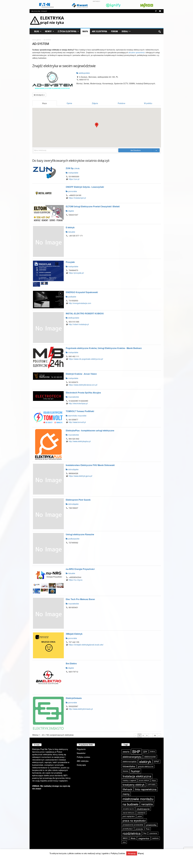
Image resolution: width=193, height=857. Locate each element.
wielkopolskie (84, 73)
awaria (126, 751)
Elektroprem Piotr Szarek (78, 499)
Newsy (48, 31)
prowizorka (151, 824)
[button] (159, 31)
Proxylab (70, 262)
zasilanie (155, 838)
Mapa (85, 31)
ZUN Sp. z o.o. (73, 168)
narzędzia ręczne (128, 809)
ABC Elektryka (99, 31)
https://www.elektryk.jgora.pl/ (80, 476)
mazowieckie (73, 397)
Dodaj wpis (81, 765)
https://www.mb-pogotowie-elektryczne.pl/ (86, 359)
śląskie (71, 210)
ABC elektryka (82, 761)
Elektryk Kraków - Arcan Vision (81, 373)
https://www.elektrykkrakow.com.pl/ (83, 384)
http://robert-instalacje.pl (79, 324)
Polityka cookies (83, 757)
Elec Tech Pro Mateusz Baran (80, 599)
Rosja (148, 829)
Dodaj (125, 31)
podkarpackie (73, 538)
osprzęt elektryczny (128, 813)
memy (126, 794)
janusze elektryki (144, 780)
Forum (114, 31)
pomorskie (72, 191)
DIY (145, 751)
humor (135, 771)
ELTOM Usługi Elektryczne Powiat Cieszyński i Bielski (93, 206)
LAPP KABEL (151, 785)
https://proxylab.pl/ (76, 273)
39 (155, 735)
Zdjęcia (95, 103)
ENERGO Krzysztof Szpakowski (82, 292)
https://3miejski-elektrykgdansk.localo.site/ (86, 644)
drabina (152, 751)
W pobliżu (148, 103)
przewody (139, 829)
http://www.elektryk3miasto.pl (81, 709)
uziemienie (153, 833)
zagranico (143, 838)
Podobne (121, 103)
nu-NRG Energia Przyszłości (80, 569)
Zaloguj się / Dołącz (39, 11)
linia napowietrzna (145, 789)
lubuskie (71, 231)
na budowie (130, 804)
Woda (133, 838)
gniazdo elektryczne (145, 766)
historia (125, 771)
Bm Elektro (71, 663)
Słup (144, 833)
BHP (136, 751)
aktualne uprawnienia (136, 53)
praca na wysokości (134, 820)
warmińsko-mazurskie (77, 415)
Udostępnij (39, 95)
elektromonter (150, 756)
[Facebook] (156, 11)
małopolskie (73, 172)
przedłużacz (128, 828)
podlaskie (72, 296)
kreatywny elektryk (134, 784)
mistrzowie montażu (138, 798)
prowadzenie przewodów (133, 824)
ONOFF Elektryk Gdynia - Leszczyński (85, 186)
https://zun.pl (74, 179)
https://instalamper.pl (77, 198)
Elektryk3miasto (74, 698)
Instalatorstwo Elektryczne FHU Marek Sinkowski (90, 465)
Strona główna (36, 40)
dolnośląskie (73, 469)
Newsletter (81, 753)
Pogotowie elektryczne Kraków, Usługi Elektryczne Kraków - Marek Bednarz (104, 348)
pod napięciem (129, 816)
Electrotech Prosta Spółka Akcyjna (83, 392)
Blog (36, 31)
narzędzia (147, 804)
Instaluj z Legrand (129, 780)
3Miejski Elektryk (74, 633)
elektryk (145, 761)
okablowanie (143, 808)
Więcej (141, 853)
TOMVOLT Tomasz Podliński (80, 411)
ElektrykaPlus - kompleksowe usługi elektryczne (90, 430)
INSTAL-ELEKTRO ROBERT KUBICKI (85, 313)
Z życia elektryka (67, 31)
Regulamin (81, 749)
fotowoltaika (129, 766)
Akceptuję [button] (131, 853)
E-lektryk (70, 227)
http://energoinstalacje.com (80, 303)
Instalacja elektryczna (137, 776)
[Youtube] (160, 11)
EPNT (156, 761)
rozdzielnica (131, 833)
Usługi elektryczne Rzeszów (80, 534)
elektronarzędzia (129, 761)
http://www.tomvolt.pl (77, 422)
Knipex (154, 780)
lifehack (127, 789)
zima (124, 842)
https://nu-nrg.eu (75, 580)
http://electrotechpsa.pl (78, 403)
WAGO (125, 838)
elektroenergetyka (132, 756)
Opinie (69, 103)
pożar (140, 816)
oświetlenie (141, 812)
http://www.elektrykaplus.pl (80, 441)
